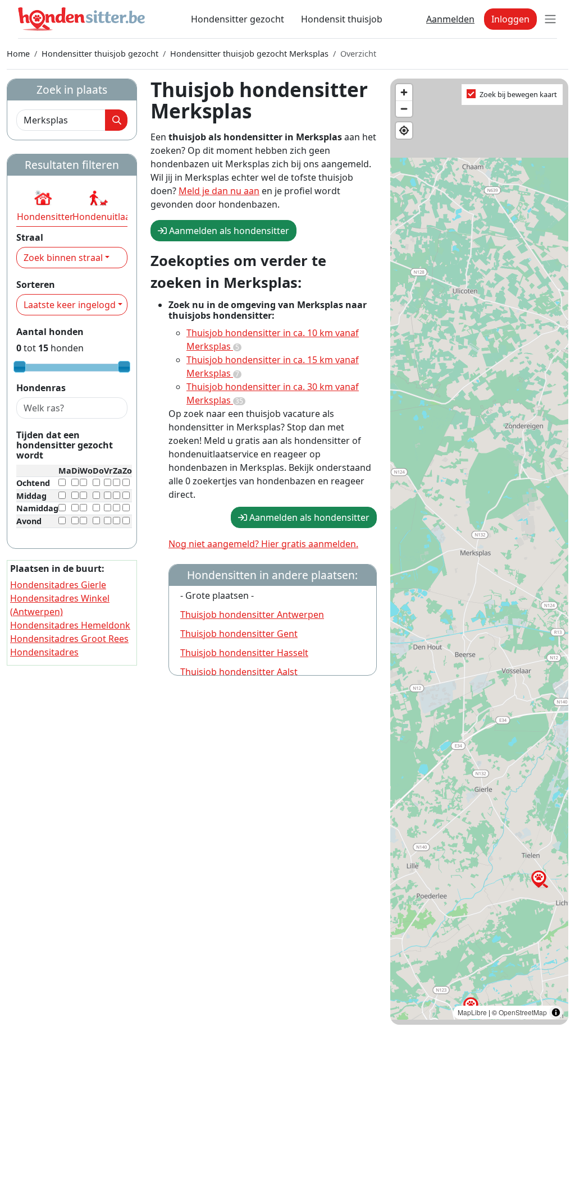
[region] (479, 552)
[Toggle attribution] (556, 1012)
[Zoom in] (404, 92)
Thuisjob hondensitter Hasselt (244, 652)
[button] (43, 205)
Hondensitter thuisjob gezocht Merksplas (249, 53)
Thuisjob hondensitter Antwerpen (252, 614)
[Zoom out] (404, 108)
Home (18, 53)
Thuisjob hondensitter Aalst (239, 672)
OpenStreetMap (523, 1012)
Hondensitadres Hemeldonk (70, 625)
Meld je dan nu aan (219, 191)
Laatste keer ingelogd (70, 305)
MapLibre (472, 1012)
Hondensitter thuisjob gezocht (100, 53)
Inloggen (510, 19)
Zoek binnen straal (63, 257)
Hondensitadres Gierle (58, 585)
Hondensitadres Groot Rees (69, 638)
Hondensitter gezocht (237, 19)
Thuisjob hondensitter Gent (239, 633)
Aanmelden (450, 19)
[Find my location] (404, 130)
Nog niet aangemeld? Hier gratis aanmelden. (263, 544)
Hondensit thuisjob (341, 19)
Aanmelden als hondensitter (228, 230)
